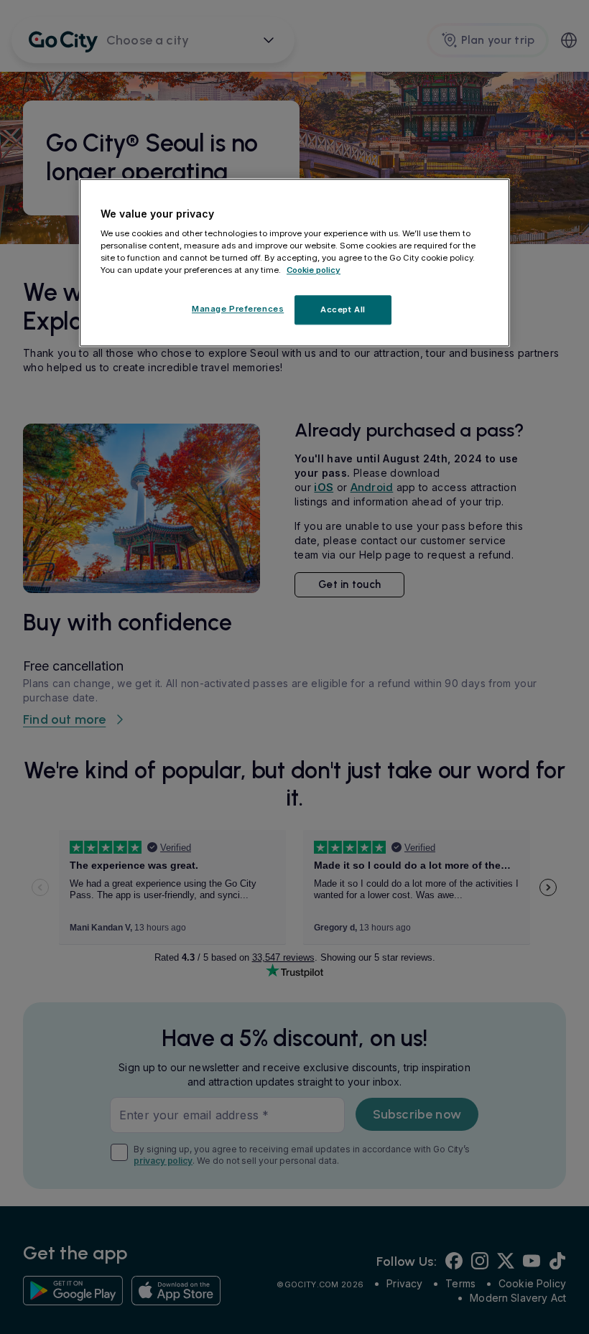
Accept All (343, 309)
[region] (294, 263)
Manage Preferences (238, 309)
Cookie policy (313, 271)
